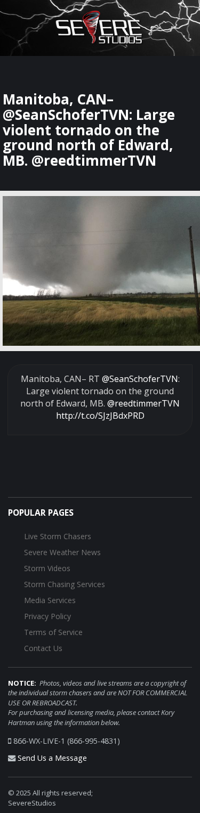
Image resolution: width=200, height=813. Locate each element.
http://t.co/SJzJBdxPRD (100, 415)
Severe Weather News (62, 552)
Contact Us (43, 648)
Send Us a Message (52, 758)
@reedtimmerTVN (143, 403)
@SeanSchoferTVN (140, 379)
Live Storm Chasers (57, 536)
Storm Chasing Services (64, 584)
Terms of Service (53, 632)
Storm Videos (47, 568)
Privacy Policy (47, 616)
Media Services (50, 600)
